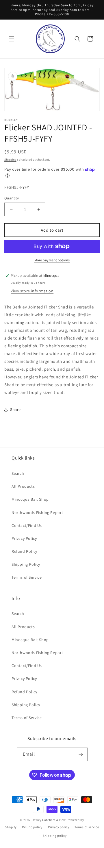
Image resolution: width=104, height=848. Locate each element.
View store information (32, 291)
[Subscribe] (81, 754)
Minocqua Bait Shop (30, 499)
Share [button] (15, 409)
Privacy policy (58, 827)
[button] (11, 39)
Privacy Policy (24, 538)
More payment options (52, 260)
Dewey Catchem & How (49, 820)
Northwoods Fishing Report (37, 512)
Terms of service (87, 827)
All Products (23, 486)
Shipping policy (55, 836)
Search (18, 473)
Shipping (10, 159)
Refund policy (32, 827)
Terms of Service (27, 577)
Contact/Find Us (27, 525)
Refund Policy (24, 551)
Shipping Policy (26, 564)
